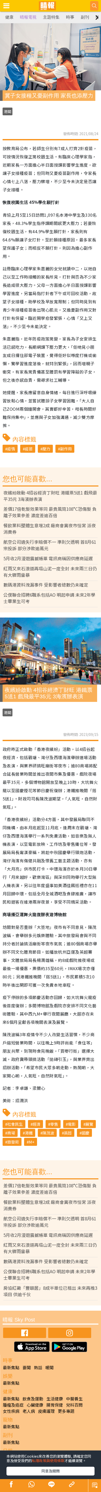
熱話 (38, 1367)
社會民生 (15, 1124)
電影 (72, 1124)
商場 (11, 1133)
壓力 (46, 448)
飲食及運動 (33, 1399)
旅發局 (13, 1142)
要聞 (27, 1367)
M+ (31, 1142)
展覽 (89, 1124)
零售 (54, 1124)
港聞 (7, 111)
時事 (70, 17)
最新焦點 (11, 1367)
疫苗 (29, 448)
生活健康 (54, 1399)
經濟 (36, 1124)
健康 (9, 17)
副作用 (66, 448)
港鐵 (29, 1133)
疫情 (11, 448)
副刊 (85, 17)
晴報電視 (28, 17)
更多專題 (66, 1411)
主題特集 (51, 17)
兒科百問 (74, 1405)
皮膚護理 (46, 1411)
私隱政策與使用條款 (48, 1460)
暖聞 (49, 1367)
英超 (68, 1133)
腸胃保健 (54, 1405)
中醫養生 (74, 1399)
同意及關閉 (50, 1470)
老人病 (29, 1411)
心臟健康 (35, 1405)
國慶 (85, 1133)
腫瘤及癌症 (13, 1405)
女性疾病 (11, 1411)
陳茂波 (48, 1133)
